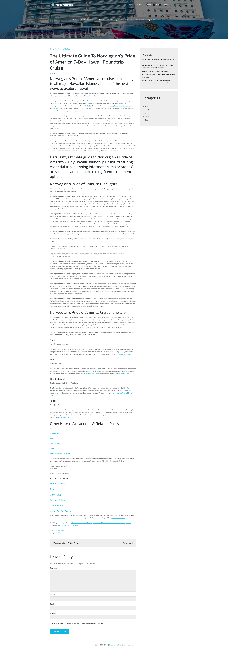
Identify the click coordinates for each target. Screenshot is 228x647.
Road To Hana (55, 444)
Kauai (52, 439)
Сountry (148, 4)
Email (52, 604)
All (146, 103)
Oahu (52, 449)
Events (157, 4)
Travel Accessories (118, 518)
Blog (166, 4)
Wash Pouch (56, 505)
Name (52, 595)
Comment (54, 568)
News (139, 4)
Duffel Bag (55, 494)
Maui (51, 429)
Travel (130, 4)
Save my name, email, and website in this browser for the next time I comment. (78, 623)
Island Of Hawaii (55, 434)
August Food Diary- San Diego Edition (155, 71)
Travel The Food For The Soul (60, 49)
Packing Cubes (57, 500)
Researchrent (63, 4)
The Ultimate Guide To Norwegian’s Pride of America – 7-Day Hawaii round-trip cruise (101, 523)
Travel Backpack (58, 483)
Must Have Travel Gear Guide (60, 454)
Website (53, 613)
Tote (52, 489)
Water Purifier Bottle (60, 511)
